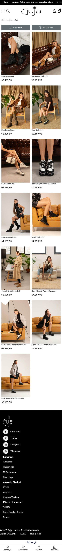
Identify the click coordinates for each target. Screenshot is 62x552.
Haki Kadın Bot (37, 130)
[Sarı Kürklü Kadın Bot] (46, 53)
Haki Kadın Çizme (8, 130)
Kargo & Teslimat (11, 497)
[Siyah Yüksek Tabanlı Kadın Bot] (46, 322)
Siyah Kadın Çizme (8, 237)
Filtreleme (48, 27)
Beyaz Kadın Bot (7, 184)
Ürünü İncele (22, 57)
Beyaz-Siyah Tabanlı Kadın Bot (44, 184)
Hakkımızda (8, 467)
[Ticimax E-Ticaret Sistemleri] (31, 542)
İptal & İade (35, 533)
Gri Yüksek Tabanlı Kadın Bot (12, 398)
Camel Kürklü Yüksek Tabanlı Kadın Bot (44, 291)
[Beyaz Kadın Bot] (15, 161)
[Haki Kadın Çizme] (15, 107)
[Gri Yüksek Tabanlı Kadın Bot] (15, 375)
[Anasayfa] (4, 20)
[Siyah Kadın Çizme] (15, 214)
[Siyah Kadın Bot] (15, 53)
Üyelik (6, 487)
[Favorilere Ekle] (15, 57)
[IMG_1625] (14, 421)
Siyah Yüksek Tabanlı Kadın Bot (44, 345)
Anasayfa (7, 461)
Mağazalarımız (10, 472)
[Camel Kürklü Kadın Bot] (15, 268)
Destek (6, 517)
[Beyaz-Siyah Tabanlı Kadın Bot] (46, 161)
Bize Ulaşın (8, 477)
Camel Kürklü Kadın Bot (10, 291)
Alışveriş (7, 492)
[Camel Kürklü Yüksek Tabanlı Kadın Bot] (46, 268)
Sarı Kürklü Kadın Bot (40, 76)
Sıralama (17, 27)
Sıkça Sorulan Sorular (13, 512)
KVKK (23, 533)
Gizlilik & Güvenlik (8, 533)
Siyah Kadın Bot (7, 76)
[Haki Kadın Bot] (46, 107)
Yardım (6, 507)
